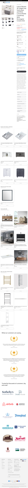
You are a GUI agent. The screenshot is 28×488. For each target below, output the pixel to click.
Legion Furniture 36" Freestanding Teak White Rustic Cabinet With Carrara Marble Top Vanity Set (20, 225)
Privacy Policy (9, 465)
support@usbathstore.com (22, 64)
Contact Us (3, 468)
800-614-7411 (22, 63)
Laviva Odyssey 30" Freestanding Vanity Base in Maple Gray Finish (20, 180)
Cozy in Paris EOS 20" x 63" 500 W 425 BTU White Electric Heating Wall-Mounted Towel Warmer (7, 325)
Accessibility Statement (11, 472)
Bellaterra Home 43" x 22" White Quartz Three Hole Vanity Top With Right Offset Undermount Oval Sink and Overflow (7, 264)
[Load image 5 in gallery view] (3, 21)
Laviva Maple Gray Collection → (19, 119)
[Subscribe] (19, 476)
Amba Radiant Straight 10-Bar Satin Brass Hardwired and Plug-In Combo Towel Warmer (7, 288)
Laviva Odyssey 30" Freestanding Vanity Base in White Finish (7, 180)
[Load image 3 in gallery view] (9, 18)
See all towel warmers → (4, 272)
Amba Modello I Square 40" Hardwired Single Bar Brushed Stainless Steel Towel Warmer (20, 306)
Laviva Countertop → (19, 118)
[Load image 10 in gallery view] (6, 24)
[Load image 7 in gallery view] (9, 21)
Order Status (3, 465)
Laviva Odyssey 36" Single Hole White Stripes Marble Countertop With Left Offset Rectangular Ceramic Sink (6, 143)
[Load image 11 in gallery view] (9, 24)
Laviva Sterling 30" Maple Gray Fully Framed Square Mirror (7, 202)
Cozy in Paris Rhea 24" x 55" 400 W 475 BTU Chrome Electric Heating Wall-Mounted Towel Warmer (20, 288)
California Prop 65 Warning (10, 469)
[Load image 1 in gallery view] (3, 18)
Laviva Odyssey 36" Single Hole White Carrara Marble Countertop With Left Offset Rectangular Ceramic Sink (20, 143)
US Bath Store (15, 482)
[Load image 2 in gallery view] (6, 18)
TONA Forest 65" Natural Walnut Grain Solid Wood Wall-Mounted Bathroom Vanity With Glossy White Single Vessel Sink (20, 265)
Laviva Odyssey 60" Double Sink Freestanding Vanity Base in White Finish (7, 161)
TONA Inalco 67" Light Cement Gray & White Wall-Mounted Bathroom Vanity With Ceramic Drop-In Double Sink (7, 245)
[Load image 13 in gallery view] (3, 28)
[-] (18, 51)
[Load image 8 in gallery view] (12, 21)
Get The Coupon (24, 29)
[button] (2, 2)
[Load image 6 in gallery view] (6, 21)
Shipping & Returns (10, 462)
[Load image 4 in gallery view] (12, 18)
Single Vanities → (24, 120)
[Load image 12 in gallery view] (12, 24)
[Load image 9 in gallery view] (3, 24)
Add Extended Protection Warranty (21, 49)
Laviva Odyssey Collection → (19, 120)
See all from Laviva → (3, 187)
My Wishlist (3, 462)
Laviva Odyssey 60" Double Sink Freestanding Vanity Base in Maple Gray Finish (20, 161)
